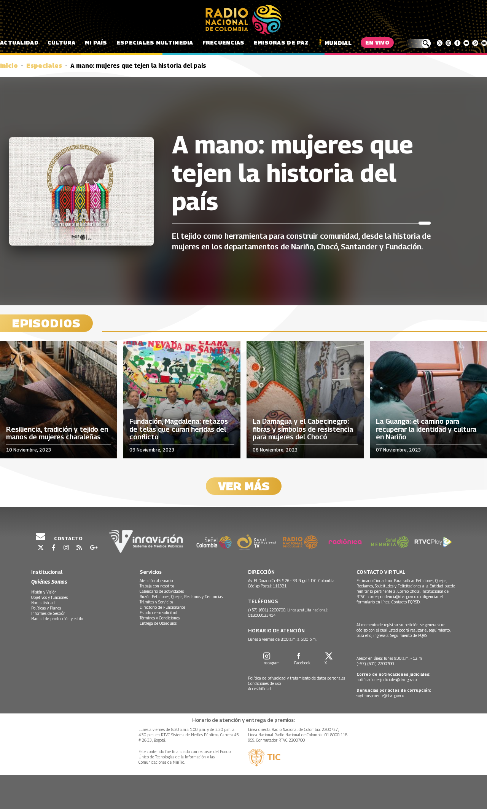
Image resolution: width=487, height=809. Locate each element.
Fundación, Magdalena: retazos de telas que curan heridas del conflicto (178, 429)
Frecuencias (223, 42)
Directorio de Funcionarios (162, 607)
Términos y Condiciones (160, 618)
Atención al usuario (156, 580)
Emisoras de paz (281, 42)
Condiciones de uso (264, 683)
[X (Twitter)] (439, 43)
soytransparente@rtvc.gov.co (380, 695)
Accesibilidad (259, 688)
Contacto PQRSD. (407, 602)
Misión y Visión (44, 592)
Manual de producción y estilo (57, 618)
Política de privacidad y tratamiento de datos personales (296, 678)
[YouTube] (466, 43)
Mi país (96, 42)
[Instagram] (448, 43)
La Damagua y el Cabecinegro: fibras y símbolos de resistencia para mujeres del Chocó (303, 429)
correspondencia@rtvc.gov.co (392, 596)
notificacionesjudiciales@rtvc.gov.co (386, 679)
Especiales (44, 65)
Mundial (338, 43)
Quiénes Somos (49, 581)
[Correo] (484, 43)
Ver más (243, 486)
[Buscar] (418, 43)
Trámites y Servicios (156, 602)
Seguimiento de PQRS (408, 635)
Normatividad (43, 602)
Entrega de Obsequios (158, 623)
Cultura (62, 42)
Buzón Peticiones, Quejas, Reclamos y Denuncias (181, 596)
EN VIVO (377, 42)
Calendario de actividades (162, 591)
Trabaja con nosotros (157, 586)
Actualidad (19, 42)
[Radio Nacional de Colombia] (243, 20)
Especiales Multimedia (154, 42)
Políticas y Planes (46, 608)
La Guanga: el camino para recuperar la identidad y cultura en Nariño (426, 429)
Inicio (9, 65)
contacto (68, 538)
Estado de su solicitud (158, 612)
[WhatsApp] (475, 43)
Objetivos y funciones (49, 597)
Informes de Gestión (48, 613)
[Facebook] (457, 43)
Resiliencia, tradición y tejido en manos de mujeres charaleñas (57, 433)
